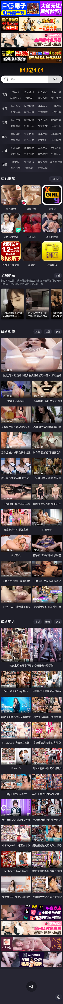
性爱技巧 (56, 153)
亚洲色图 (29, 134)
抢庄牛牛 (56, 98)
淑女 (47, 621)
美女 (37, 331)
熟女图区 (43, 139)
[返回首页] (58, 997)
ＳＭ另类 (56, 112)
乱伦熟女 (43, 126)
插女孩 (15, 161)
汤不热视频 (56, 161)
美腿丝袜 (15, 139)
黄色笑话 (43, 153)
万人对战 (43, 92)
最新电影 (8, 621)
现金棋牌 (43, 98)
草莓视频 (43, 161)
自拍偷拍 (29, 106)
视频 (4, 108)
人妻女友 (43, 148)
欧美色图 (43, 134)
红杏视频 (15, 167)
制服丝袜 (15, 126)
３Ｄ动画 (56, 106)
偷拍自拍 (29, 120)
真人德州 (29, 92)
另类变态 (56, 126)
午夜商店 (29, 161)
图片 (4, 136)
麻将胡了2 (15, 98)
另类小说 (29, 153)
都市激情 (15, 148)
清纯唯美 (29, 139)
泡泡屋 (29, 167)
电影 (4, 122)
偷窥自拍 (15, 134)
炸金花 (29, 98)
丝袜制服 (29, 112)
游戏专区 (56, 92)
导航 (4, 164)
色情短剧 (43, 167)
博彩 (4, 94)
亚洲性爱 (15, 120)
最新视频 (8, 331)
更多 (57, 331)
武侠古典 (56, 148)
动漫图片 (56, 134)
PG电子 (16, 92)
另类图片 (56, 139)
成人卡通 (43, 120)
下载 (57, 275)
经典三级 (29, 126)
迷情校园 (15, 153)
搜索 (55, 79)
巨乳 (47, 331)
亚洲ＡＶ (15, 106)
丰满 (37, 621)
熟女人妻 (15, 112)
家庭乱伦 (29, 148)
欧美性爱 (56, 120)
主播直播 (43, 112)
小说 (4, 150)
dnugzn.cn (31, 70)
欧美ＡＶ (43, 106)
